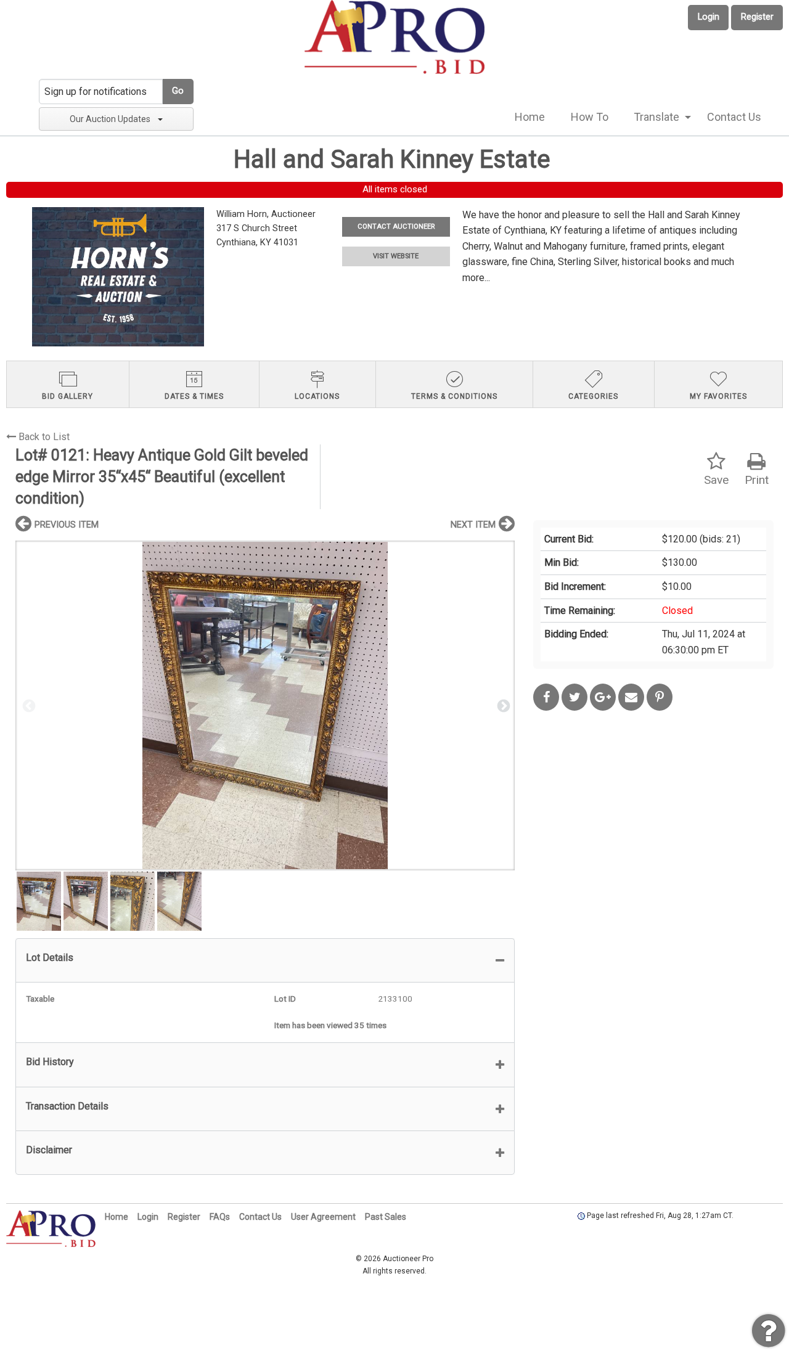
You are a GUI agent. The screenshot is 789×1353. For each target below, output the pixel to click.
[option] (265, 705)
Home (530, 116)
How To (589, 116)
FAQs (220, 1217)
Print (757, 480)
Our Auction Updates (110, 119)
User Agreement (323, 1217)
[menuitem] (530, 117)
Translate (656, 116)
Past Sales (385, 1217)
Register (757, 17)
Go (178, 91)
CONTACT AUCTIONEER (396, 227)
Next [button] (502, 705)
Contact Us (734, 116)
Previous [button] (28, 705)
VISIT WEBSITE (396, 256)
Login (708, 17)
